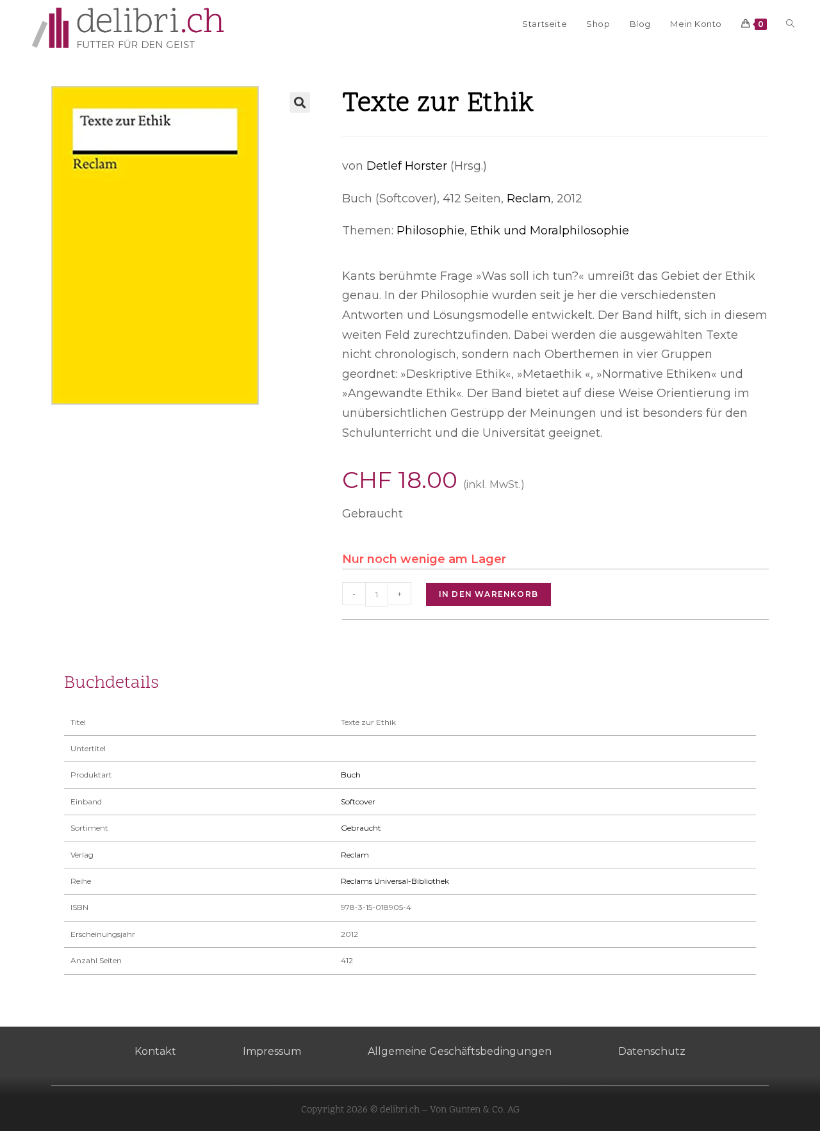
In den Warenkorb (488, 594)
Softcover (358, 801)
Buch (351, 774)
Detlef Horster (406, 166)
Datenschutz (651, 1051)
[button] (300, 102)
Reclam (529, 198)
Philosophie (430, 231)
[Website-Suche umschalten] (790, 23)
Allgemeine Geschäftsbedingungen (460, 1051)
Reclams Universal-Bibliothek (395, 881)
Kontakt (155, 1051)
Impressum (272, 1051)
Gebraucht (361, 828)
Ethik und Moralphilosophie (549, 231)
